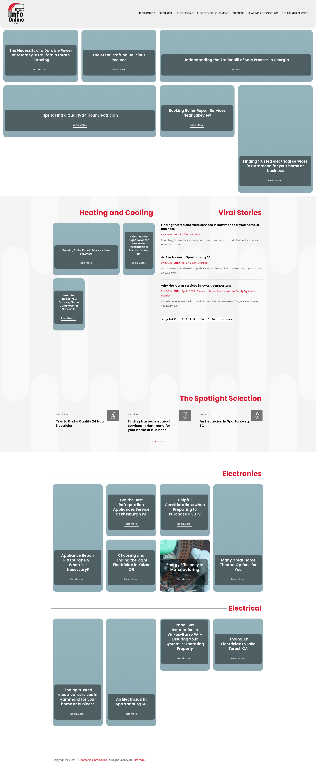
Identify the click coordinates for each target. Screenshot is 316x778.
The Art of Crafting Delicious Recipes (118, 57)
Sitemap (139, 760)
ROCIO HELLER (172, 263)
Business (238, 13)
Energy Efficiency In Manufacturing (184, 567)
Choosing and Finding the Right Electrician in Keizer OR (131, 562)
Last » (228, 319)
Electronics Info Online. (93, 760)
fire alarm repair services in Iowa (216, 291)
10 (202, 319)
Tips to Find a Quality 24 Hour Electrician (80, 115)
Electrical (166, 13)
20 (207, 319)
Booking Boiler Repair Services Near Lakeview (197, 113)
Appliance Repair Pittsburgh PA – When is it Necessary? (77, 562)
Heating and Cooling (263, 13)
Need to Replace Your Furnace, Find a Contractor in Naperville (68, 302)
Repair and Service (295, 13)
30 (213, 319)
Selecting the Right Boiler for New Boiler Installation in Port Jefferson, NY (139, 245)
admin (168, 234)
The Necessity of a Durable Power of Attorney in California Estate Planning (40, 55)
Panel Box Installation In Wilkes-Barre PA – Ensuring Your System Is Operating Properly (185, 636)
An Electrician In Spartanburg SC (186, 257)
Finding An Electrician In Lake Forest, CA (238, 644)
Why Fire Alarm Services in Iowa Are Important (196, 285)
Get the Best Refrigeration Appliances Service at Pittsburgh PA (131, 507)
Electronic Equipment (213, 13)
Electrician (185, 13)
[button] (153, 441)
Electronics (146, 13)
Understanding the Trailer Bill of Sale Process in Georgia (236, 59)
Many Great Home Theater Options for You (238, 565)
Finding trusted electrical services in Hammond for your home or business (275, 166)
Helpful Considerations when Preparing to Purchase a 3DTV (185, 507)
